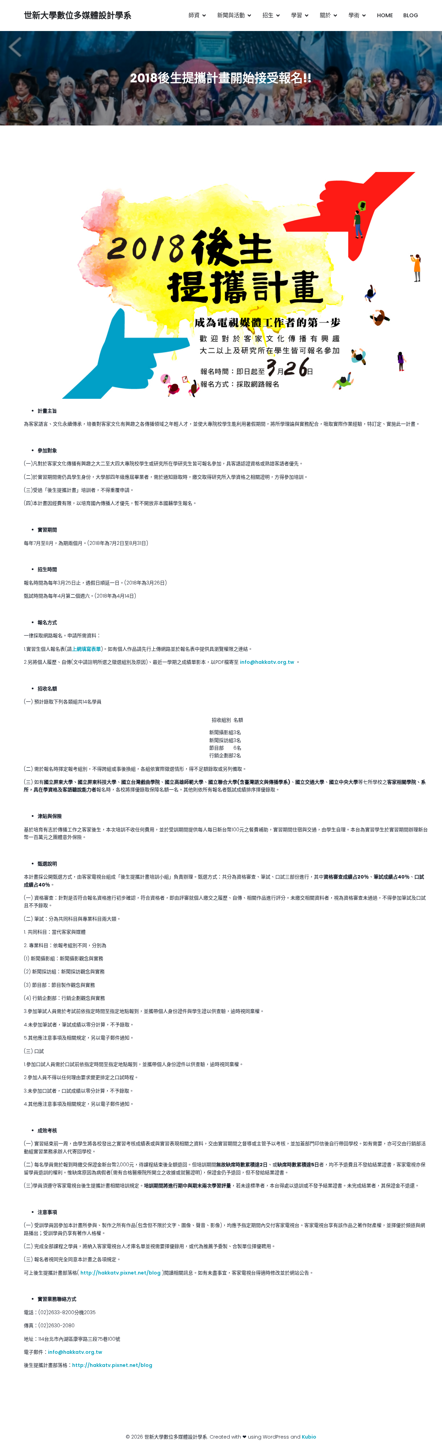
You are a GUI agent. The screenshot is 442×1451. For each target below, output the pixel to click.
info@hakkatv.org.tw (267, 662)
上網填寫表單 (86, 649)
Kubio (309, 1436)
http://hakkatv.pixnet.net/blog (120, 1272)
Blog (410, 15)
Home (385, 15)
